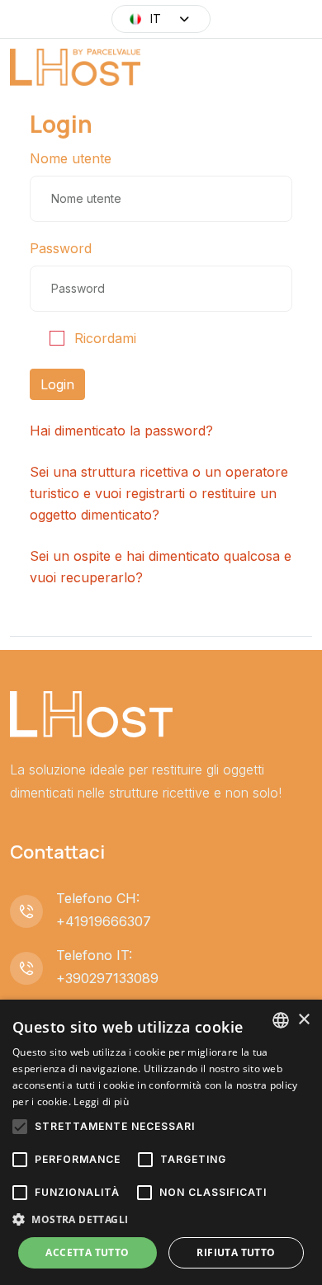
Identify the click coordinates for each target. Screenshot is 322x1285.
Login (57, 384)
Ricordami (105, 338)
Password (61, 248)
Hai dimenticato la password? (121, 430)
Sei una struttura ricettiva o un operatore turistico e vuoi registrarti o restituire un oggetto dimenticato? (159, 493)
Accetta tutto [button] (87, 1252)
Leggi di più (101, 1101)
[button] (161, 1220)
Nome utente (70, 158)
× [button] (303, 1020)
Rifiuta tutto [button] (236, 1252)
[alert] (161, 1142)
